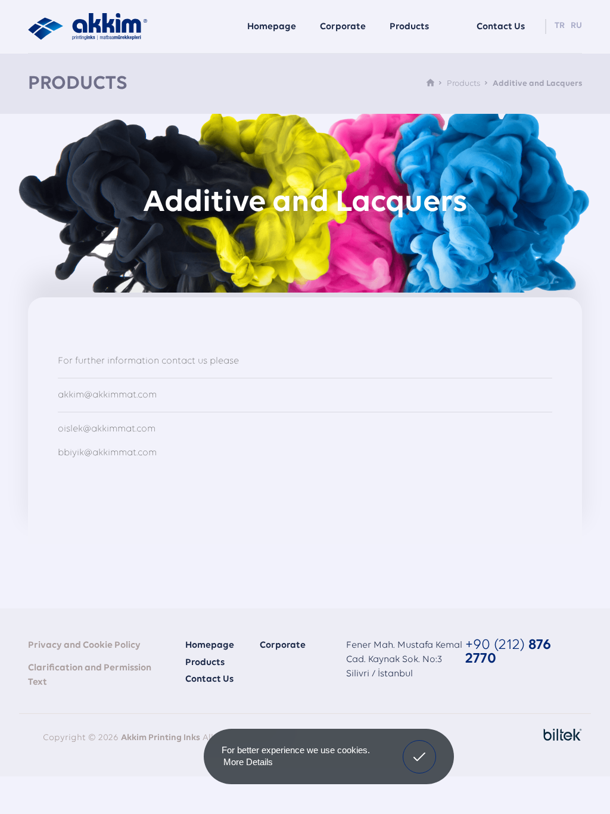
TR (560, 25)
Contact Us (209, 679)
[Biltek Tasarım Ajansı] (559, 735)
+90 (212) (508, 652)
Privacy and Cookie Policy (84, 645)
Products (409, 27)
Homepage (271, 27)
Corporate (283, 645)
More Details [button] (248, 762)
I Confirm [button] (419, 748)
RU (576, 25)
